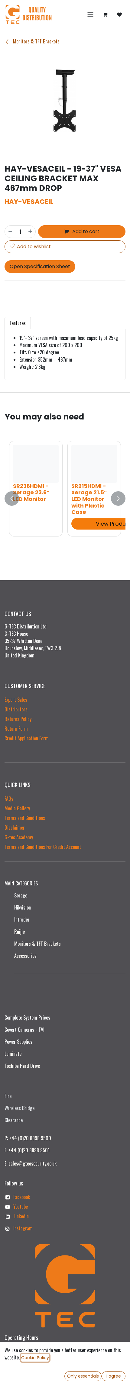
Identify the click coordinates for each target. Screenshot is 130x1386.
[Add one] (30, 232)
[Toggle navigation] (90, 14)
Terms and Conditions (25, 817)
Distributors (16, 709)
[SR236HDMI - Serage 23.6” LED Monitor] (36, 464)
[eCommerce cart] (105, 14)
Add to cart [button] (85, 231)
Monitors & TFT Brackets (36, 41)
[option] (65, 498)
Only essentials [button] (83, 1376)
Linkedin (21, 1216)
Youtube (20, 1206)
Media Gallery (17, 808)
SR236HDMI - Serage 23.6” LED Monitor (31, 492)
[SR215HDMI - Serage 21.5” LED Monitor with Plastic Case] (94, 464)
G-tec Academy (19, 837)
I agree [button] (113, 1376)
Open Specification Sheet (40, 266)
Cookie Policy (35, 1358)
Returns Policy (18, 719)
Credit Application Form (27, 738)
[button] (12, 498)
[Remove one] (10, 232)
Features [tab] (18, 323)
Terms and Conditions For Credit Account (43, 846)
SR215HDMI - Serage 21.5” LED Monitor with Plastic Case (89, 499)
